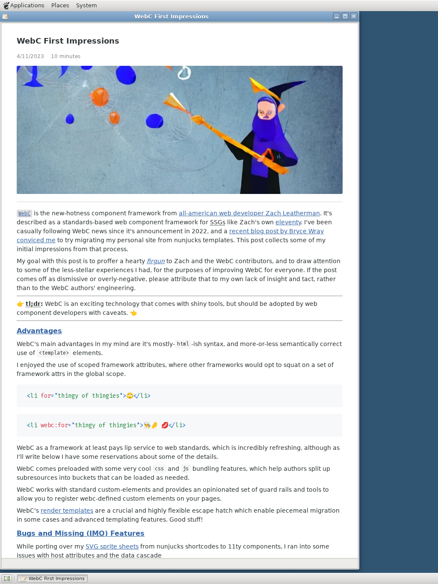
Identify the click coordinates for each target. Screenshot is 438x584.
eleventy (288, 222)
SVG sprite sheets (112, 546)
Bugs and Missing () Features (81, 533)
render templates (67, 510)
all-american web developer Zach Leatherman (249, 213)
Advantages (39, 331)
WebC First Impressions (68, 40)
